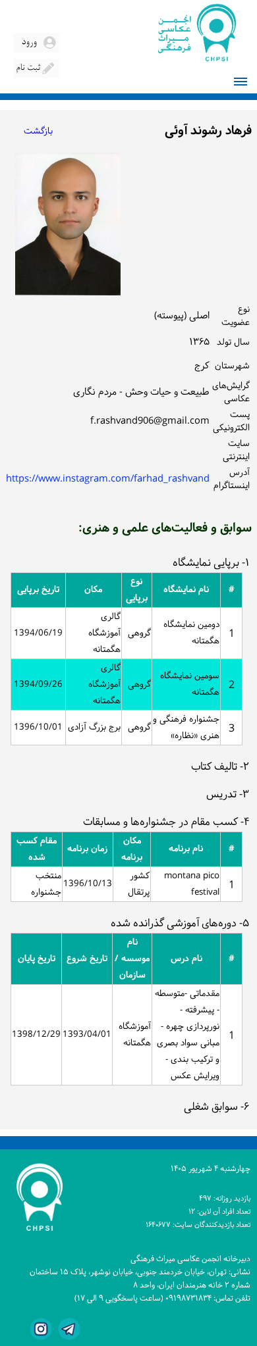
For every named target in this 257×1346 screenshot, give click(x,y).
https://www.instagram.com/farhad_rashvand (108, 479)
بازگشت (38, 131)
